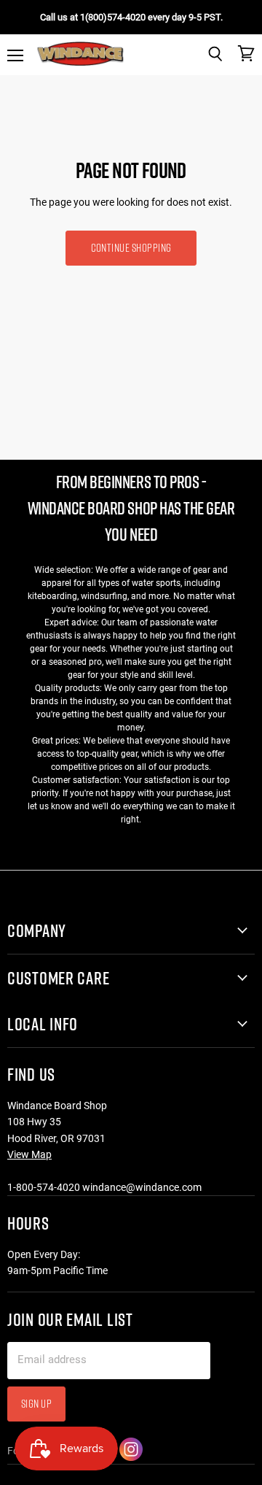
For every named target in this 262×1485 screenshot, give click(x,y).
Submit (196, 1455)
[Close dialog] (249, 1306)
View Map (29, 1154)
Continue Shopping (131, 247)
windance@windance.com (142, 1187)
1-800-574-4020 (43, 1187)
